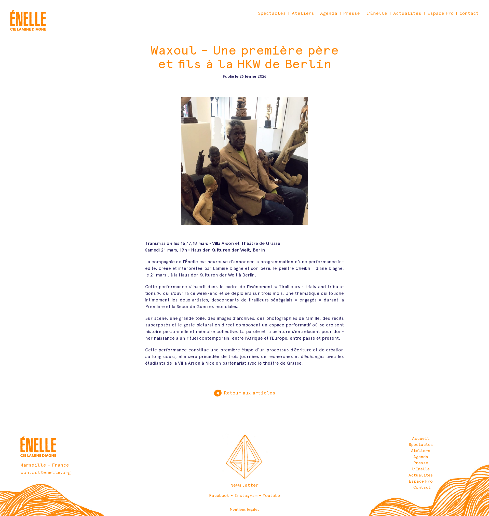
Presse (351, 13)
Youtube (271, 495)
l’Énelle (376, 13)
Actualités (407, 13)
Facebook (219, 495)
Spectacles (272, 13)
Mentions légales (244, 509)
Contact (469, 13)
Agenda (328, 13)
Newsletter (244, 485)
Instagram (245, 495)
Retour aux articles (249, 392)
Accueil (420, 438)
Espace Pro (440, 13)
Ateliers (303, 13)
